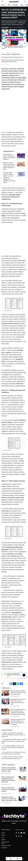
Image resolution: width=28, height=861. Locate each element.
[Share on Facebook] (7, 858)
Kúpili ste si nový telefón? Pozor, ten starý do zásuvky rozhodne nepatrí (9, 769)
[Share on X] (10, 858)
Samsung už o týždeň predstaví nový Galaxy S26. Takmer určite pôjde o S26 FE (9, 798)
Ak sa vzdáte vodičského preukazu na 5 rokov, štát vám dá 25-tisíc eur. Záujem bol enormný (13, 747)
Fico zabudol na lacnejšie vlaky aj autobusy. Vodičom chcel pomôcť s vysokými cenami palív (14, 741)
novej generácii (16, 612)
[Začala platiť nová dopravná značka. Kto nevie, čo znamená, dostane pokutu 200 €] (5, 701)
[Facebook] (16, 833)
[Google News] (24, 833)
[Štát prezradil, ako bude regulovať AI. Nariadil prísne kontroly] (22, 789)
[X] (19, 833)
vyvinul (8, 352)
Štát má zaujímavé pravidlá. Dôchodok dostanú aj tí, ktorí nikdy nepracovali (18, 692)
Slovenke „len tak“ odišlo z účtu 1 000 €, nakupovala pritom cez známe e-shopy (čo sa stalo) (9, 166)
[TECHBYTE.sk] (14, 2)
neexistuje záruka (14, 194)
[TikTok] (19, 836)
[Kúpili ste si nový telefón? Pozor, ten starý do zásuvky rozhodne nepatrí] (22, 769)
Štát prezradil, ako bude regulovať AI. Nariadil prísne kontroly (9, 789)
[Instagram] (16, 836)
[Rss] (21, 836)
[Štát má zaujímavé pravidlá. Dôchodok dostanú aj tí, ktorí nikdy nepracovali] (5, 693)
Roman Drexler (5, 27)
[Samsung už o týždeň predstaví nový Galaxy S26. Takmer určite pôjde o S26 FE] (22, 798)
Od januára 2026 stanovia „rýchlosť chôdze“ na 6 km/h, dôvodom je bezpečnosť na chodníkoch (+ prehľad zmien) (9, 177)
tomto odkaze (22, 77)
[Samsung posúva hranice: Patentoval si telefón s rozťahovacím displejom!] (21, 155)
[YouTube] (21, 833)
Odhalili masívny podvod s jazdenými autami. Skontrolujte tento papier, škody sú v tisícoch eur (13, 734)
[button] (3, 1)
